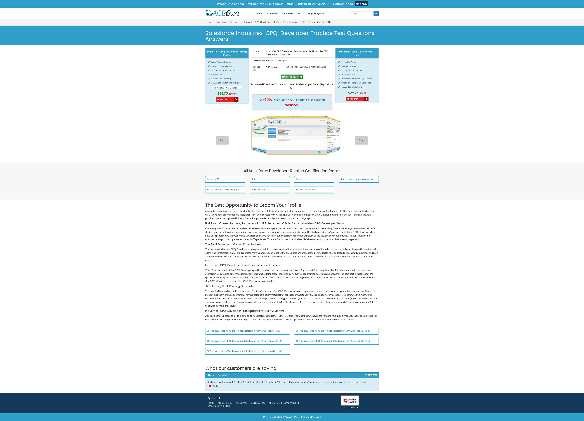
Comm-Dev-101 (307, 189)
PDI (255, 179)
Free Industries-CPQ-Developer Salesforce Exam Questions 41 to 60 (246, 341)
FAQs (301, 13)
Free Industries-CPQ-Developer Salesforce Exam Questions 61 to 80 (334, 341)
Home (259, 13)
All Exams (241, 403)
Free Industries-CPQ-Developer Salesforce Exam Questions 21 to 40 (334, 330)
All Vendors (272, 13)
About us (274, 403)
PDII (300, 179)
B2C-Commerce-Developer (358, 179)
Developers (235, 22)
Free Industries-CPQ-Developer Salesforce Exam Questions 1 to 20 (245, 330)
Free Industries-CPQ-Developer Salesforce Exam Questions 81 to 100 (246, 351)
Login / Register (316, 13)
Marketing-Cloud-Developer (225, 189)
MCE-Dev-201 (261, 189)
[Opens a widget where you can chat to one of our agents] (563, 403)
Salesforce (221, 22)
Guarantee (288, 13)
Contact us (258, 403)
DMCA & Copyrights (219, 406)
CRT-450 (214, 179)
